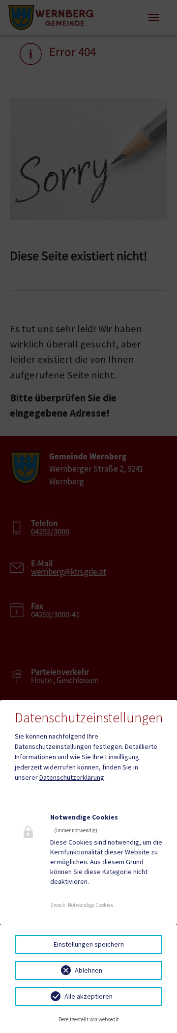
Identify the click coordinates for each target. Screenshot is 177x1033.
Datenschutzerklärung (71, 777)
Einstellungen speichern (89, 944)
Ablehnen (88, 970)
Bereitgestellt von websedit (89, 1019)
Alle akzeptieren (88, 996)
